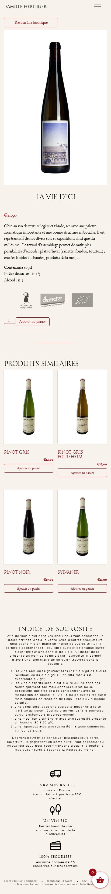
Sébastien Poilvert (28, 884)
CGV (84, 881)
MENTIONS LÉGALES (59, 881)
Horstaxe (48, 884)
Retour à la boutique (31, 22)
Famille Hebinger (26, 6)
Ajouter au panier (32, 322)
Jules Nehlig (88, 884)
